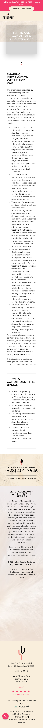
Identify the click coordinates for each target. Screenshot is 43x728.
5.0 (21, 687)
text (36, 2)
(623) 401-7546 (21, 471)
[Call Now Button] (5, 716)
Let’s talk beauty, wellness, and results (21, 494)
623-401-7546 (26, 2)
